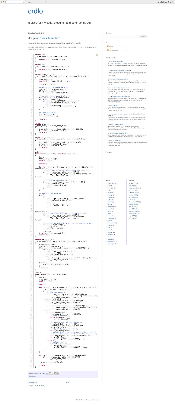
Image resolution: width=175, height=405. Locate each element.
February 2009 (133, 211)
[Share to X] (52, 373)
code (43, 373)
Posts (111, 46)
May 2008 (132, 218)
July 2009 (132, 206)
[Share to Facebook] (55, 373)
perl (109, 220)
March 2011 (132, 190)
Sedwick (77, 43)
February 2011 (133, 192)
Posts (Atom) (41, 385)
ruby (109, 230)
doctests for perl (113, 105)
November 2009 (134, 202)
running (110, 232)
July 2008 (132, 216)
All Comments (113, 50)
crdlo (35, 11)
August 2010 (133, 195)
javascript (111, 206)
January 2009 (133, 213)
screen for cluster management (117, 133)
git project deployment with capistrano (120, 70)
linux (109, 211)
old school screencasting (115, 124)
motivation (111, 218)
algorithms (37, 373)
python (110, 225)
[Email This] (47, 373)
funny (109, 199)
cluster (110, 192)
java (109, 204)
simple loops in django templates (118, 79)
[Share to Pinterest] (57, 373)
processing (111, 223)
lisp (109, 213)
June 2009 (132, 209)
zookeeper (111, 244)
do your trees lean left (43, 38)
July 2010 (132, 197)
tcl (108, 237)
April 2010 (132, 199)
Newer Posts (33, 382)
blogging (110, 188)
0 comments (32, 376)
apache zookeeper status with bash (119, 96)
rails (109, 227)
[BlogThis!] (50, 373)
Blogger (96, 400)
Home (67, 382)
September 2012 (134, 188)
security (110, 234)
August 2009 (133, 204)
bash (109, 185)
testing (110, 239)
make (109, 216)
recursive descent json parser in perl (119, 88)
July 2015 (132, 185)
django (110, 197)
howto (110, 202)
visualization (111, 241)
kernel (110, 209)
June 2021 (132, 183)
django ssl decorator (114, 140)
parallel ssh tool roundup (115, 61)
